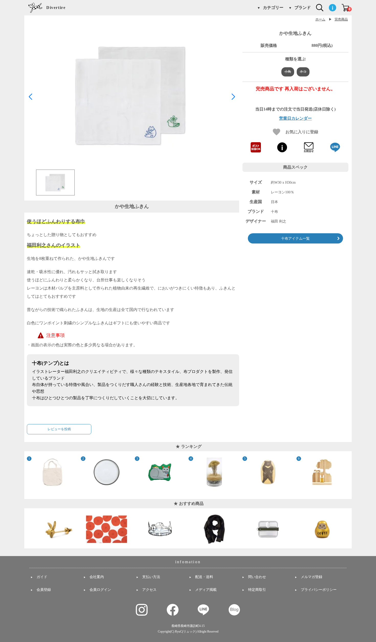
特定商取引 (257, 590)
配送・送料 (204, 577)
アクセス (149, 590)
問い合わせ (257, 577)
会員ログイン (100, 590)
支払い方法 (151, 577)
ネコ (303, 71)
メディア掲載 (206, 590)
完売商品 (341, 19)
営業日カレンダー (295, 118)
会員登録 (44, 590)
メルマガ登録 (311, 577)
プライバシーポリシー (319, 590)
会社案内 (97, 577)
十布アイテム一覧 (295, 238)
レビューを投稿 (59, 429)
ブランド (302, 8)
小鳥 (287, 71)
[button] (233, 96)
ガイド (42, 577)
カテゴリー (273, 8)
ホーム (320, 19)
